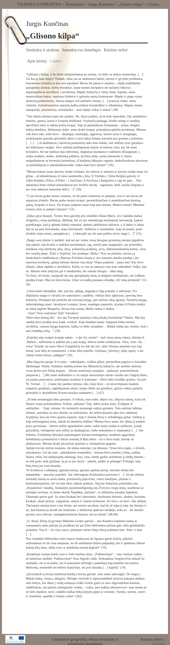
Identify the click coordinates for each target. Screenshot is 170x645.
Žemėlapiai (75, 4)
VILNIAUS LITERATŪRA (39, 4)
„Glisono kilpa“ (130, 4)
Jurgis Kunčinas (101, 4)
